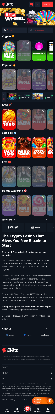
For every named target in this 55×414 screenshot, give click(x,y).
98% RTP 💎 (9, 133)
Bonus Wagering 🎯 (14, 190)
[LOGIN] (37, 4)
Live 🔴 (6, 162)
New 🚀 (7, 104)
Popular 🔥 (9, 65)
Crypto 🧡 (8, 36)
